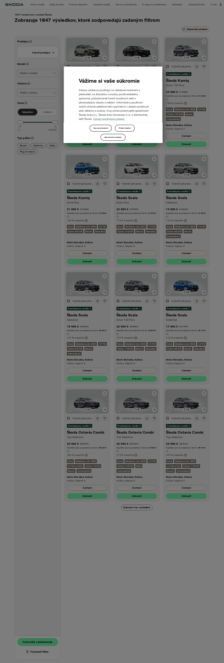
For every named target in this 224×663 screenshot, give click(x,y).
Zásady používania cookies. (109, 118)
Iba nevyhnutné (101, 128)
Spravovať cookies (113, 137)
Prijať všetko (125, 128)
